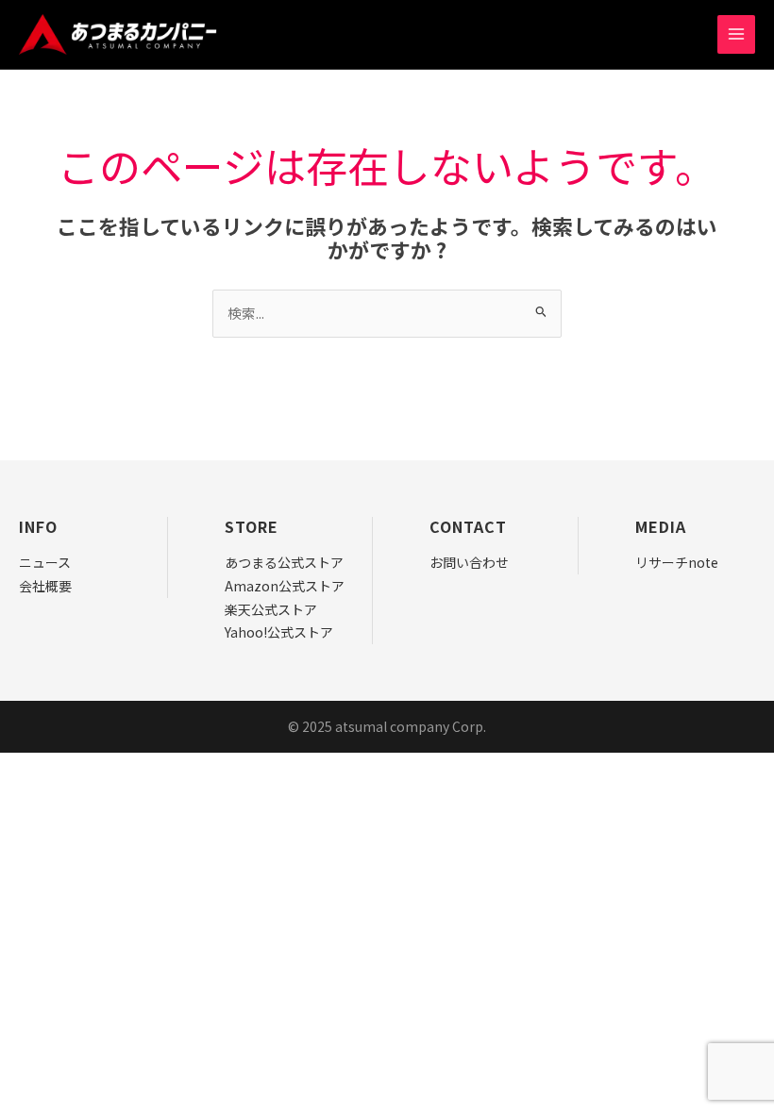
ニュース (45, 562)
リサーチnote (676, 562)
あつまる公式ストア (284, 562)
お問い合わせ (469, 562)
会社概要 (45, 585)
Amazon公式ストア (285, 585)
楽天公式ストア (271, 609)
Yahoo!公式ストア (279, 632)
